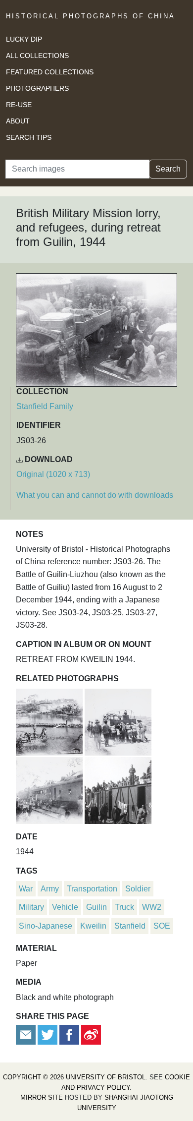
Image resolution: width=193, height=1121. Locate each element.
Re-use (19, 105)
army (50, 889)
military (31, 907)
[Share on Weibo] (91, 1034)
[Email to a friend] (27, 1034)
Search (168, 169)
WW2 (151, 907)
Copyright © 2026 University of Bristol (74, 1077)
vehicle (65, 907)
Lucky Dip (24, 39)
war (26, 889)
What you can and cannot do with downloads (94, 495)
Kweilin (93, 926)
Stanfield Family (44, 406)
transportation (92, 889)
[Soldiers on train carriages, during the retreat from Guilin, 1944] (118, 789)
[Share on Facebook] (69, 1034)
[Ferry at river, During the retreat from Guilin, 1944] (50, 720)
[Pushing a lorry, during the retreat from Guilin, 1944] (118, 720)
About (18, 121)
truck (124, 907)
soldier (137, 889)
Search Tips (28, 137)
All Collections (37, 55)
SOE (161, 926)
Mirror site (41, 1097)
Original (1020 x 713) (53, 474)
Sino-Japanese (45, 926)
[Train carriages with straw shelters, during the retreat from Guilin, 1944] (50, 789)
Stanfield (129, 926)
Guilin (96, 907)
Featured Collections (50, 72)
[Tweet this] (48, 1034)
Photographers (37, 88)
